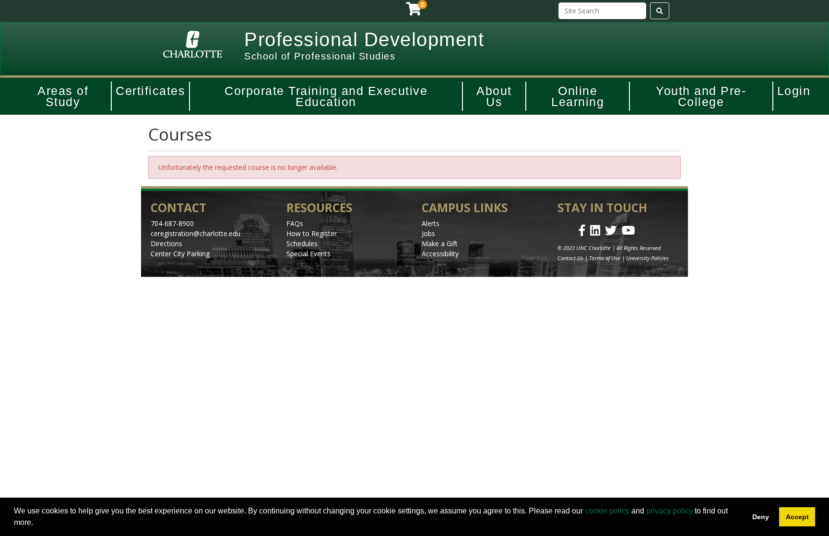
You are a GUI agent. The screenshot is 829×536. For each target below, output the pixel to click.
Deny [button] (760, 517)
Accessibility (440, 253)
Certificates (150, 90)
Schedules (302, 243)
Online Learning (577, 96)
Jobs (428, 233)
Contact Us (570, 258)
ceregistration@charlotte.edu (195, 233)
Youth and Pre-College (701, 96)
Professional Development (364, 39)
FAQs (294, 223)
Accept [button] (797, 517)
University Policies (647, 258)
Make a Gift (440, 243)
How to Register (311, 233)
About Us (494, 96)
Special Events (308, 253)
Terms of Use (604, 258)
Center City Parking (180, 253)
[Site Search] (659, 10)
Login (794, 90)
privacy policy (669, 511)
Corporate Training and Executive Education (326, 96)
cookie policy (607, 511)
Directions (166, 243)
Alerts (430, 223)
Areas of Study (62, 96)
